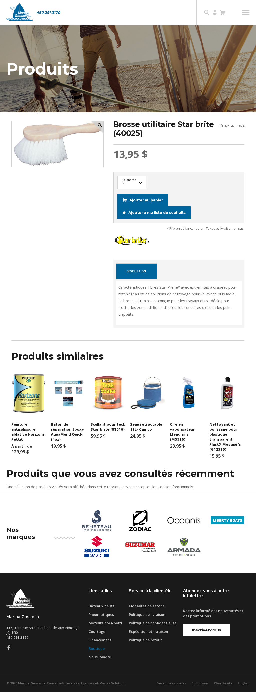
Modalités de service (146, 606)
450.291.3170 (48, 12)
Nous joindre (100, 657)
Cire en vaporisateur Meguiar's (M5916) (182, 432)
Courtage (97, 631)
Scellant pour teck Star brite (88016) (108, 427)
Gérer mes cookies (171, 683)
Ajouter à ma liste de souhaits (157, 212)
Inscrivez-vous (206, 630)
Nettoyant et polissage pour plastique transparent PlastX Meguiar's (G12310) (225, 437)
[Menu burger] (246, 12)
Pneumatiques (101, 614)
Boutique (97, 648)
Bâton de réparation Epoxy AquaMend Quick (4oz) (67, 432)
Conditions (200, 683)
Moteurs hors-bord (105, 623)
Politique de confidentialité (152, 623)
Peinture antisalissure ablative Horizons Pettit (28, 432)
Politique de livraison (147, 614)
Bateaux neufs (101, 606)
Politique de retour (145, 640)
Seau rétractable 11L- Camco (146, 427)
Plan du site (223, 683)
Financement (100, 640)
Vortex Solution (112, 683)
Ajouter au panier (146, 200)
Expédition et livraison (148, 631)
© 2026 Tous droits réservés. (43, 683)
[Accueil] (19, 12)
